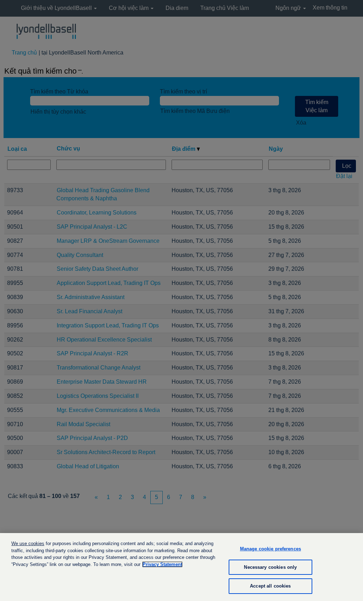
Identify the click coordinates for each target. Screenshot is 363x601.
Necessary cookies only (270, 567)
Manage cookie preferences (270, 548)
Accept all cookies (270, 586)
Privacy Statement (162, 564)
